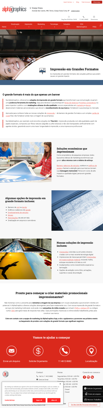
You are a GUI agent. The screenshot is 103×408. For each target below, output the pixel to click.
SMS (13, 310)
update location (75, 11)
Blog (77, 2)
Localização (91, 361)
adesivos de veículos (71, 165)
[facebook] (84, 377)
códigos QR (84, 308)
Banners (60, 165)
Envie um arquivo (94, 394)
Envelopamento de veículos (18, 212)
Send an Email (43, 380)
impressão (51, 113)
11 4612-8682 (83, 19)
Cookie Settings (10, 400)
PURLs (77, 308)
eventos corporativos (88, 102)
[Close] (60, 384)
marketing (80, 105)
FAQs (94, 27)
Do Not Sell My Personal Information (84, 405)
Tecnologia (54, 24)
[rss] (92, 377)
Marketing (41, 24)
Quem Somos (68, 2)
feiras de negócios (71, 102)
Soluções (66, 24)
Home (4, 27)
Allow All (54, 400)
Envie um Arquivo (11, 361)
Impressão (28, 24)
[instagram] (88, 377)
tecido (24, 207)
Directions (94, 19)
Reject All (39, 400)
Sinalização (15, 24)
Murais (10, 215)
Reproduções (13, 218)
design (88, 105)
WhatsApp (96, 2)
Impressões (63, 252)
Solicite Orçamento (94, 388)
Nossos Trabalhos (94, 399)
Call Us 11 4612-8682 (46, 376)
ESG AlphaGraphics (81, 25)
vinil (18, 207)
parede (27, 210)
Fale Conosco (86, 2)
